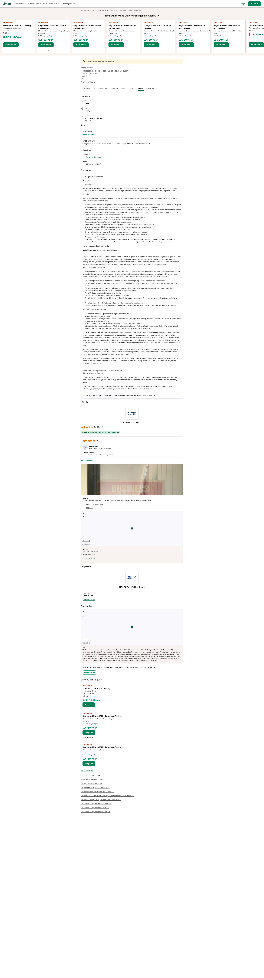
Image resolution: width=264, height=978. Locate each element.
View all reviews (86, 460)
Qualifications (102, 88)
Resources (53, 4)
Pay (94, 88)
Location (141, 88)
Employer (131, 88)
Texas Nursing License (94, 157)
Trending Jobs (67, 4)
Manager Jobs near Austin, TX (91, 784)
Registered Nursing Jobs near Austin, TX (95, 788)
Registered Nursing (88, 10)
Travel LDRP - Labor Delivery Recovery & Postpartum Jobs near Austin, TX (107, 796)
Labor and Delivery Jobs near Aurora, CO (95, 812)
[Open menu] (81, 88)
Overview (87, 88)
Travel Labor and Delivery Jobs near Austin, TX (97, 792)
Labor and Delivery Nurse (106, 10)
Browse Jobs (19, 4)
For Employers (41, 4)
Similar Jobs (150, 88)
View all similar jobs (87, 771)
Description (114, 88)
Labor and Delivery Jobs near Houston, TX (96, 804)
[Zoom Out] (83, 516)
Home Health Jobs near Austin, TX (93, 780)
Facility (123, 88)
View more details (89, 558)
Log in (243, 4)
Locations (30, 4)
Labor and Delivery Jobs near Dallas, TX (95, 808)
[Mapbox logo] (86, 544)
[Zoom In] (83, 513)
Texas (120, 10)
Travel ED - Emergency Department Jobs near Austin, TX (101, 800)
